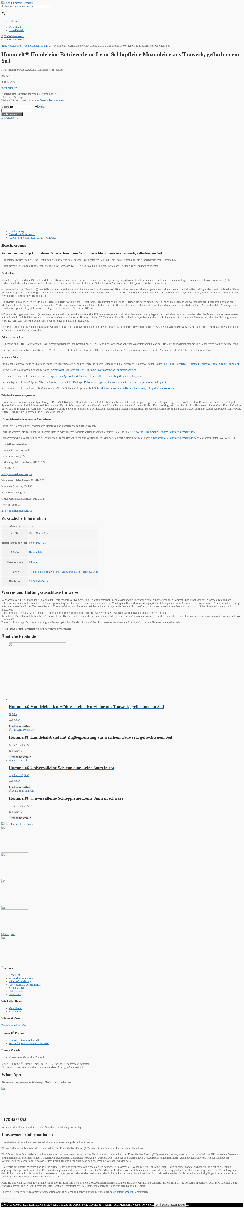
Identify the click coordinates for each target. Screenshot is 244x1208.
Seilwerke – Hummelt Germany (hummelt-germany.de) (163, 431)
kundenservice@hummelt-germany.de (171, 437)
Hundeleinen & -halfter (38, 45)
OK (157, 1204)
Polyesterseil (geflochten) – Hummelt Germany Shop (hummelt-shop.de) (125, 382)
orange (72, 571)
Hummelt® (35, 552)
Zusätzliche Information (22, 234)
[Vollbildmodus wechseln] (10, 1198)
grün (64, 571)
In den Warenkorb (12, 114)
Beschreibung (16, 231)
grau (57, 571)
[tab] (126, 231)
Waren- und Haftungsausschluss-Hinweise (32, 237)
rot (79, 571)
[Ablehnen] (187, 1205)
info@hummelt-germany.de (16, 474)
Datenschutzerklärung (173, 1204)
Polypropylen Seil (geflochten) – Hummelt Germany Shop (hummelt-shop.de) (93, 369)
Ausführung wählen (20, 726)
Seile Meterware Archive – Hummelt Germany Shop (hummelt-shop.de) (134, 388)
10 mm (33, 562)
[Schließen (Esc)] (2, 1198)
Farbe (5, 106)
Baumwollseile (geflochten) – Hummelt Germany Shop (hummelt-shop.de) (197, 363)
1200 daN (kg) (37, 542)
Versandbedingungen (52, 100)
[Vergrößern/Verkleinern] (13, 1198)
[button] (9, 87)
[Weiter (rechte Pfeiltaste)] (6, 1202)
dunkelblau (41, 571)
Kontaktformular (123, 1191)
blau (31, 571)
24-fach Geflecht (38, 581)
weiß (95, 571)
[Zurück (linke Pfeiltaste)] (2, 1202)
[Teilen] (6, 1198)
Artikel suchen (9, 6)
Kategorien (16, 45)
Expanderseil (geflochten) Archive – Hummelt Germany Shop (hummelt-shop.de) (95, 376)
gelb (51, 571)
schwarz (86, 571)
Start (4, 45)
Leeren (41, 106)
